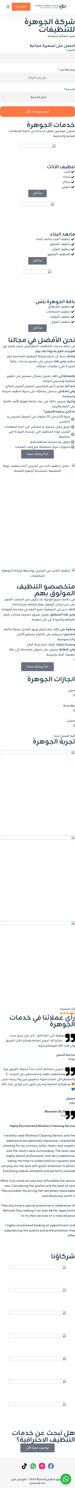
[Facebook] (51, 1466)
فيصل (70, 1098)
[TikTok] (24, 1466)
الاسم (70, 50)
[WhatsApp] (33, 1466)
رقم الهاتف (66, 70)
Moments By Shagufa (60, 1111)
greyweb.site (37, 1483)
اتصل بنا (21, 6)
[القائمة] (8, 6)
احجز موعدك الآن (37, 111)
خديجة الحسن (65, 1054)
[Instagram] (42, 1466)
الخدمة (69, 89)
